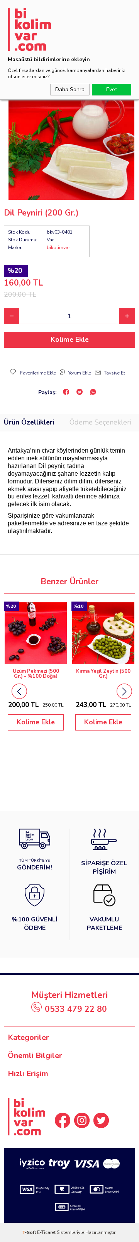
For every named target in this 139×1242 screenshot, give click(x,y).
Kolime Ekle (70, 339)
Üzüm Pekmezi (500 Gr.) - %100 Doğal (36, 674)
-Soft (29, 1232)
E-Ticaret (46, 1232)
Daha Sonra (70, 89)
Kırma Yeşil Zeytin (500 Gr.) (103, 674)
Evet (111, 89)
